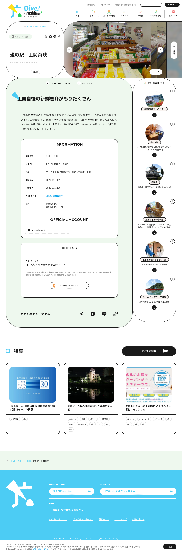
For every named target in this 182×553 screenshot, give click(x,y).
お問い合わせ (104, 5)
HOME (29, 26)
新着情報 (91, 5)
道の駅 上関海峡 (53, 195)
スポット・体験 (40, 26)
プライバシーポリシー (42, 549)
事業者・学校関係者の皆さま (125, 5)
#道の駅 (35, 72)
